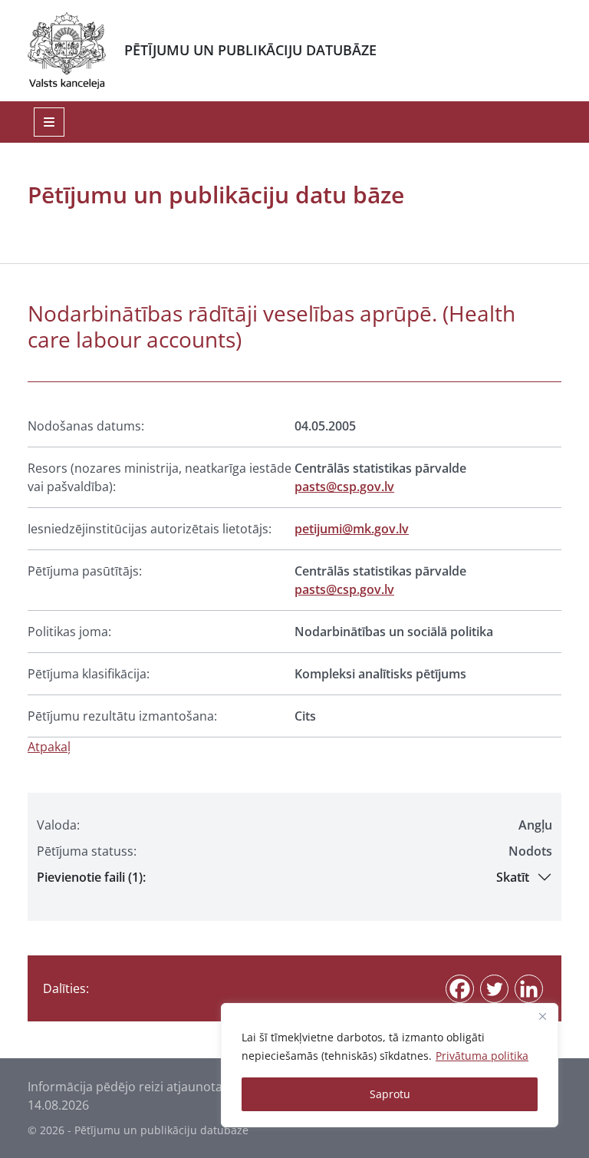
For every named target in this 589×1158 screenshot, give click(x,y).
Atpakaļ (49, 746)
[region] (389, 1065)
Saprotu (390, 1094)
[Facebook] (460, 989)
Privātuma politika (482, 1055)
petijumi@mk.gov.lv (351, 528)
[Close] (542, 1016)
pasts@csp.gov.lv (344, 486)
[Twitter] (494, 989)
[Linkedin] (529, 989)
